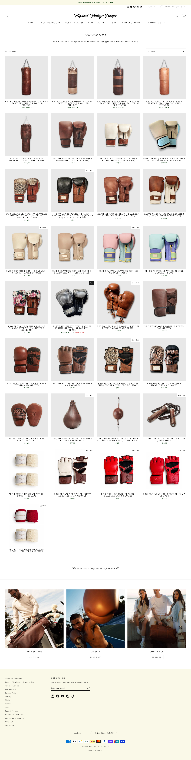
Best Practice (10, 689)
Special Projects (11, 711)
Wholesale (9, 722)
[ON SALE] (95, 618)
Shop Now (34, 657)
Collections (132, 22)
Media (7, 700)
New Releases (98, 22)
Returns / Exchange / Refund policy (19, 682)
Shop (31, 22)
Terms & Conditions (13, 678)
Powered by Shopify (95, 750)
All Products (51, 22)
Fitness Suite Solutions (15, 718)
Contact (157, 657)
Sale (115, 22)
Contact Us (9, 725)
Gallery (8, 697)
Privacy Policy (11, 693)
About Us (155, 22)
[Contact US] (156, 618)
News (7, 707)
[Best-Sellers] (34, 618)
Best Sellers (74, 22)
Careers (8, 704)
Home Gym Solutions (14, 715)
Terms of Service (12, 686)
